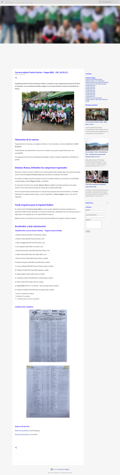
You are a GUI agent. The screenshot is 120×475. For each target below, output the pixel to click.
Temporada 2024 (90, 85)
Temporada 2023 (90, 87)
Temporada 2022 (90, 88)
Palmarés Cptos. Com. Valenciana (95, 81)
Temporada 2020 (90, 91)
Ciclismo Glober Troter (18, 1)
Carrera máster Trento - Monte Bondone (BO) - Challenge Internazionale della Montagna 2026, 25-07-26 (96, 154)
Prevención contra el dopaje (94, 98)
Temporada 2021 (90, 90)
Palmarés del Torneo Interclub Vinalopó (97, 82)
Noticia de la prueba (21, 430)
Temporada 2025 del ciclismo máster (96, 84)
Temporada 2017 (90, 96)
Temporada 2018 (90, 95)
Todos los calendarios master (94, 79)
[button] (16, 78)
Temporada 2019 (90, 93)
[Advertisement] (60, 55)
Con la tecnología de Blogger (61, 469)
